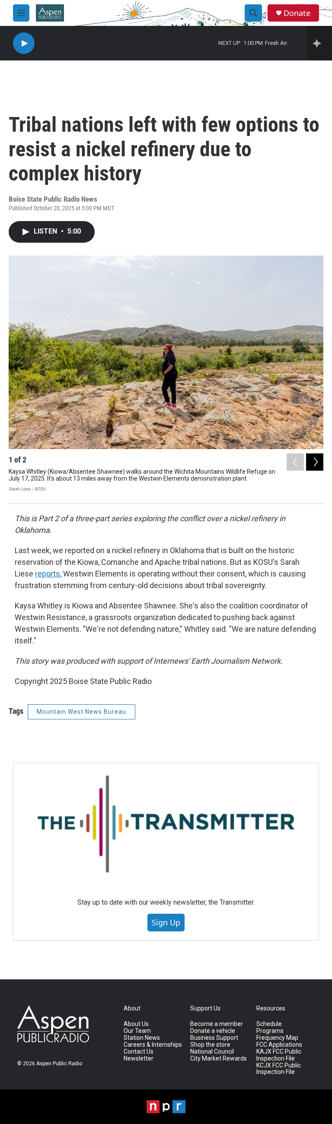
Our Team (137, 1031)
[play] (24, 43)
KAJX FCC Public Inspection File (278, 1055)
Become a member (216, 1024)
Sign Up (166, 922)
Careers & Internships (153, 1045)
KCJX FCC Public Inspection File (278, 1069)
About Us (136, 1024)
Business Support (214, 1038)
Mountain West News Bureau (81, 711)
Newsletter (138, 1058)
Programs (270, 1031)
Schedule (269, 1024)
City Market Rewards (218, 1058)
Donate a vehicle (212, 1031)
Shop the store (210, 1045)
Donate (297, 13)
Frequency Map (277, 1038)
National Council (212, 1051)
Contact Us (138, 1051)
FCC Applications (279, 1045)
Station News (142, 1038)
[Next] (314, 462)
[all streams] (319, 43)
